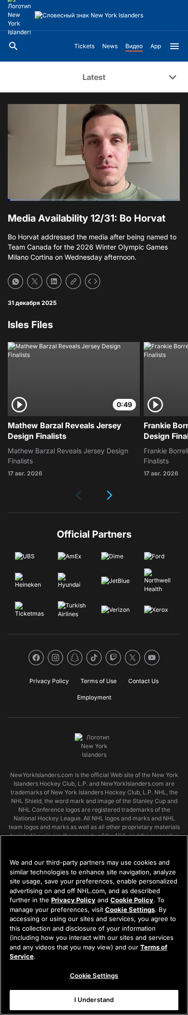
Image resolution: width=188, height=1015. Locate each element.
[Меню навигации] (174, 46)
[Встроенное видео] (92, 281)
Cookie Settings (130, 909)
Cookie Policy (131, 900)
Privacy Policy (73, 900)
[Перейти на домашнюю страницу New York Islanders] (89, 15)
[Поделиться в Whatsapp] (15, 281)
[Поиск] (13, 46)
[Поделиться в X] (34, 281)
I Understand (94, 999)
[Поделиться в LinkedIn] (54, 281)
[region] (94, 925)
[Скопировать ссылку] (73, 281)
